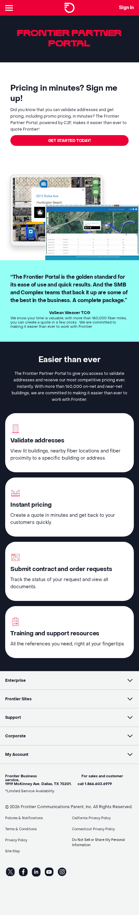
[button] (69, 680)
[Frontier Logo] (69, 8)
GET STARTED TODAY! (69, 140)
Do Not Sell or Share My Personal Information (98, 842)
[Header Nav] (10, 8)
